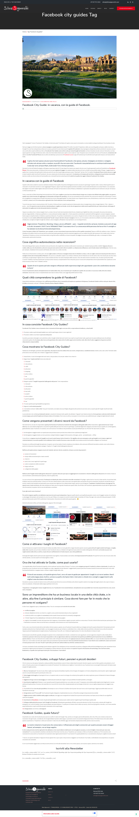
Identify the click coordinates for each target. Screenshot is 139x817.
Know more (25, 780)
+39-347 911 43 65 (98, 793)
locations (35, 700)
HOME (86, 8)
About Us (50, 791)
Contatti (111, 8)
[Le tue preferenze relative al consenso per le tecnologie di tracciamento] (136, 814)
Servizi (99, 8)
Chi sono (93, 8)
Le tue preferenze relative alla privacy (76, 813)
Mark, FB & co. (53, 101)
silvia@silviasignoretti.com (110, 2)
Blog (105, 8)
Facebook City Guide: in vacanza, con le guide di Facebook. (56, 105)
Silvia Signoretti (26, 101)
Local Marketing (44, 101)
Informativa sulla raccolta (51, 814)
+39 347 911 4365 (95, 2)
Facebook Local (68, 154)
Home (24, 31)
